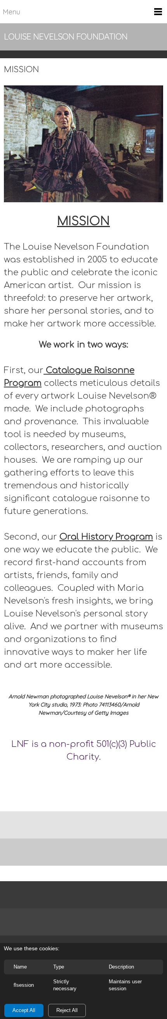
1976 (83, 775)
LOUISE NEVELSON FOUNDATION (65, 36)
